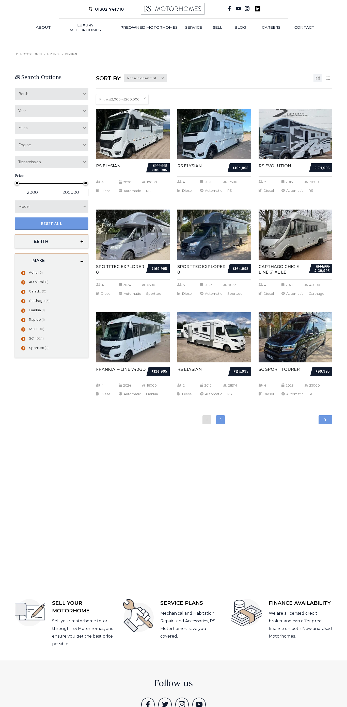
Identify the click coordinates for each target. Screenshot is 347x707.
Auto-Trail (38, 282)
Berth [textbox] (23, 94)
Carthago (39, 301)
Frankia (37, 310)
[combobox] (51, 94)
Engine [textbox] (24, 145)
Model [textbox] (23, 206)
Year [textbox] (22, 111)
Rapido (37, 319)
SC (36, 338)
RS (36, 329)
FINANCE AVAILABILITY (300, 603)
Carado (37, 291)
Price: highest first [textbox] (141, 78)
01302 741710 (109, 9)
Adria (36, 272)
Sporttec (39, 348)
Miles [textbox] (22, 128)
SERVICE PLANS (181, 603)
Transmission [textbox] (29, 162)
